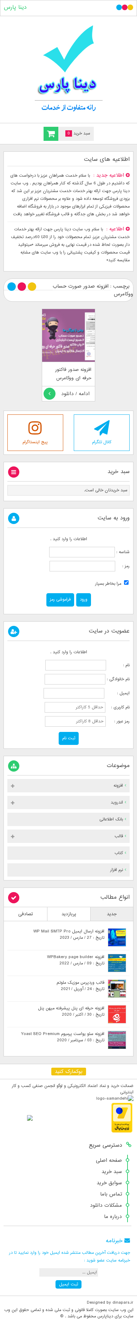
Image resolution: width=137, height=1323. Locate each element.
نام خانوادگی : (118, 679)
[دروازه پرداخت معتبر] (121, 1131)
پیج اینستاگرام (35, 442)
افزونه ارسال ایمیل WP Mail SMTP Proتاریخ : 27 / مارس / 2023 (68, 934)
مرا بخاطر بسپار (109, 584)
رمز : (122, 566)
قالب (119, 836)
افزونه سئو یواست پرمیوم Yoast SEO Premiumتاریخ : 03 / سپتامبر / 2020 (62, 1037)
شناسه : (122, 552)
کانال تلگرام (101, 442)
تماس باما (111, 1194)
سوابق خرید (109, 1183)
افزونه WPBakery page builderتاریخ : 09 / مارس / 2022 (75, 960)
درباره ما (113, 1216)
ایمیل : (118, 693)
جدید (112, 914)
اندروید (117, 802)
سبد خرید (112, 1171)
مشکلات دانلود (106, 1205)
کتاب (119, 853)
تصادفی (25, 914)
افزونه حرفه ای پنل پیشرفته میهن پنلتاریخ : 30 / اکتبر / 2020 (71, 1011)
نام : (118, 665)
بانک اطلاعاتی (111, 819)
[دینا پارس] (68, 68)
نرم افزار (116, 870)
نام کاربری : (118, 707)
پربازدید (68, 914)
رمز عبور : (118, 721)
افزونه (118, 785)
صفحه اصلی (109, 1160)
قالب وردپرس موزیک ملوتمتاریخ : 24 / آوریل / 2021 (80, 986)
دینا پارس (15, 7)
